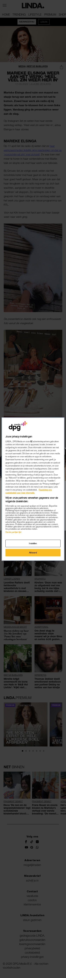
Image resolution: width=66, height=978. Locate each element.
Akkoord (33, 552)
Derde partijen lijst (13, 532)
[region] (33, 489)
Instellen (33, 543)
